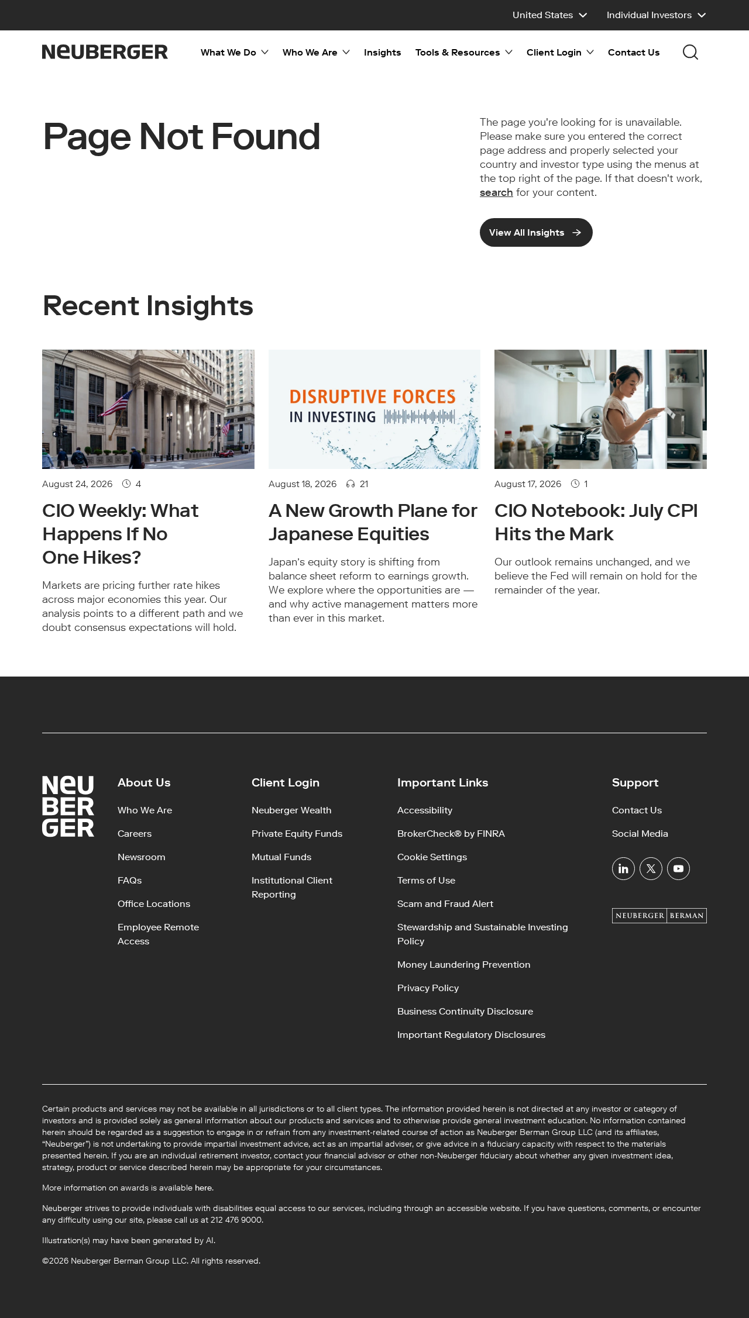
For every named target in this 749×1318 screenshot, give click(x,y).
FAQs (130, 880)
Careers (135, 833)
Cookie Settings (432, 856)
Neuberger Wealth (292, 810)
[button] (550, 15)
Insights (382, 52)
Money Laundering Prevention (464, 964)
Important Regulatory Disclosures (471, 1034)
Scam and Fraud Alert (445, 903)
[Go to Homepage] (105, 51)
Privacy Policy (428, 987)
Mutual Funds (281, 856)
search (496, 192)
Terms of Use (426, 880)
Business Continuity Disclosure (465, 1011)
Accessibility (424, 810)
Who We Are (145, 810)
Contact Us (634, 52)
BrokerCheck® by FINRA (451, 833)
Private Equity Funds (297, 833)
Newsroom (142, 856)
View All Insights (527, 232)
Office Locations (154, 903)
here (203, 1188)
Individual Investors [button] (649, 14)
